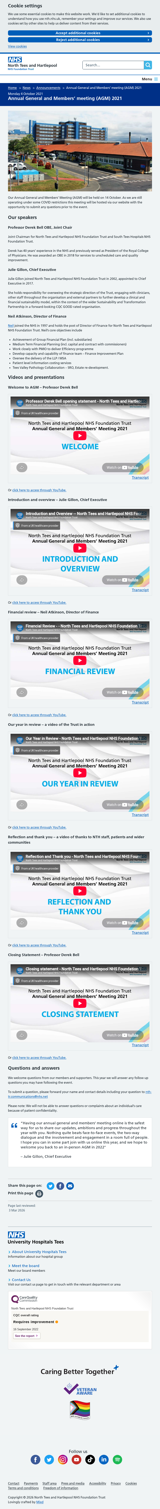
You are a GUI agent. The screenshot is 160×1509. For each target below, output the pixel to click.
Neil (11, 326)
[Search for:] (113, 65)
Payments (31, 1483)
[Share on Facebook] (60, 1186)
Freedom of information (60, 1488)
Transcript (140, 477)
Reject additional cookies (78, 40)
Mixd (40, 1502)
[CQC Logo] (24, 1302)
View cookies (17, 46)
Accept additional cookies (78, 33)
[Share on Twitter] (50, 1186)
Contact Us (21, 1280)
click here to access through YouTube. (39, 490)
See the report (24, 1335)
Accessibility (97, 1483)
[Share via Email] (70, 1186)
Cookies (131, 1483)
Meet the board (25, 1266)
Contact (13, 1483)
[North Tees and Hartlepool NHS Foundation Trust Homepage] (32, 63)
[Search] (148, 65)
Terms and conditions (23, 1488)
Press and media (72, 1483)
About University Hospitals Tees (39, 1252)
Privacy (116, 1483)
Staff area (50, 1483)
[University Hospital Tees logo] (36, 1238)
